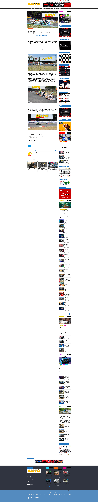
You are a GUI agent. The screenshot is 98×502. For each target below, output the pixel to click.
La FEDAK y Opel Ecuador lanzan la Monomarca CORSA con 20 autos (66, 161)
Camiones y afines (54, 493)
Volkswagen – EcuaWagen (37, 494)
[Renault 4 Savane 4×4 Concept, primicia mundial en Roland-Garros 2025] (61, 424)
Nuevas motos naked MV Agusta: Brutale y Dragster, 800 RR (42, 169)
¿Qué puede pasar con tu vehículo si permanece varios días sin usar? (60, 18)
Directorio (54, 8)
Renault (55, 494)
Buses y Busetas (49, 493)
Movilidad (69, 16)
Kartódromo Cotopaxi (48, 32)
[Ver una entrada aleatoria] (70, 8)
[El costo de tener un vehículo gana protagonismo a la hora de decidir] (61, 244)
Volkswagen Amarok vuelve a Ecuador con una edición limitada (67, 435)
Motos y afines (41, 493)
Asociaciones (52, 495)
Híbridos (66, 364)
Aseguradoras (61, 325)
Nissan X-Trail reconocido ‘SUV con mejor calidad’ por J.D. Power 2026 (67, 298)
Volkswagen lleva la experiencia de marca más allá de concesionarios (67, 303)
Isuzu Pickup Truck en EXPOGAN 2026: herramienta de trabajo (67, 279)
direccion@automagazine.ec (30, 483)
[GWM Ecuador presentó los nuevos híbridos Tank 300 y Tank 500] (61, 429)
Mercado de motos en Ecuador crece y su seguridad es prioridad (67, 350)
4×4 (53, 492)
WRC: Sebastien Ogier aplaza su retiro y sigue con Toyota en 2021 (46, 150)
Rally (50, 492)
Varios (46, 8)
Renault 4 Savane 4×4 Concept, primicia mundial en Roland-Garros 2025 (67, 426)
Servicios (57, 495)
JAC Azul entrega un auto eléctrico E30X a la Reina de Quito (67, 401)
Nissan (42, 494)
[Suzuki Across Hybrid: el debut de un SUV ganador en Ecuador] (61, 386)
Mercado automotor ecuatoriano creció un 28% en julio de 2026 (67, 236)
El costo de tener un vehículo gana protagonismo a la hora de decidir (67, 245)
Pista (66, 141)
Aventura (70, 492)
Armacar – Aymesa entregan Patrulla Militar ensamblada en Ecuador (67, 284)
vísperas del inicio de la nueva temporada (41, 36)
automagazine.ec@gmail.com (30, 482)
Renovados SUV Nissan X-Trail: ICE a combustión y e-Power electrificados (67, 260)
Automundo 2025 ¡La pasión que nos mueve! (67, 345)
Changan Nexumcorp (43, 495)
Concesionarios (69, 494)
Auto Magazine (36, 32)
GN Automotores (37, 493)
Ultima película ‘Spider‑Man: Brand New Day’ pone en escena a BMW (66, 250)
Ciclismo (61, 492)
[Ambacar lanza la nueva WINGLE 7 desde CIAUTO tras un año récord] (61, 395)
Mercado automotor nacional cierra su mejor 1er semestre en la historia (67, 308)
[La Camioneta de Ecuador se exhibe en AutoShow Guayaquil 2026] (61, 224)
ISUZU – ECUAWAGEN (31, 494)
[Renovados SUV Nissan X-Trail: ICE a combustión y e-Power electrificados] (61, 259)
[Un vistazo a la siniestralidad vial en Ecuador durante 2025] (61, 340)
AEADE (68, 15)
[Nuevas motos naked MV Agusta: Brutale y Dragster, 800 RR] (42, 162)
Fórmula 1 (48, 492)
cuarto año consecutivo (44, 38)
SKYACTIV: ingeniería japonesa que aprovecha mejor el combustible (66, 255)
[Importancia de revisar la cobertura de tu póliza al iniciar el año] (65, 318)
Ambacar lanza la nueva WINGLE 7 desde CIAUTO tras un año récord (67, 396)
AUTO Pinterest (57, 496)
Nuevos (50, 8)
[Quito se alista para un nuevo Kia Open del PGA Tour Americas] (56, 479)
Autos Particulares (33, 493)
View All (69, 200)
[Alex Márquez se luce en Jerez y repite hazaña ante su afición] (61, 151)
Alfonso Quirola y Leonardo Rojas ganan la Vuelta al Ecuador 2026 (43, 0)
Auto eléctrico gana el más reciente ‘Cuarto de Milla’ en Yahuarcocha (67, 157)
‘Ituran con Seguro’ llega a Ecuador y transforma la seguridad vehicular (67, 337)
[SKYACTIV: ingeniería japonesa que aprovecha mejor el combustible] (61, 254)
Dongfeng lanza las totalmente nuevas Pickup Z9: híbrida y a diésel (67, 391)
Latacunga (53, 32)
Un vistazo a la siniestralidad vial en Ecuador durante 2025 (67, 341)
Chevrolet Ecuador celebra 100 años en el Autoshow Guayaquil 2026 (67, 231)
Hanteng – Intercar (49, 494)
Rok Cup (29, 33)
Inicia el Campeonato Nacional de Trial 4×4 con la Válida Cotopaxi (65, 417)
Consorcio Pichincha (61, 495)
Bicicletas (65, 492)
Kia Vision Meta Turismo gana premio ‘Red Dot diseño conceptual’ (67, 270)
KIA (40, 494)
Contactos (59, 8)
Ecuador (39, 32)
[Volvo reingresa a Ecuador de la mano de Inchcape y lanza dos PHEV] (61, 287)
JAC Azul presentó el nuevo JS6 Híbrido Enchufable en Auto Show (66, 221)
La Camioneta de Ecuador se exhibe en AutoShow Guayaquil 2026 (67, 226)
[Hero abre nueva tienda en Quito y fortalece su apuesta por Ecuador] (61, 292)
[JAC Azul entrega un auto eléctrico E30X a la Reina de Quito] (61, 400)
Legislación (69, 496)
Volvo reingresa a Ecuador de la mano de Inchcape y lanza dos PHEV (67, 289)
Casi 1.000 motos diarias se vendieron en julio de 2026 (64, 211)
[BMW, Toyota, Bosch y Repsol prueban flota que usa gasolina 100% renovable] (61, 264)
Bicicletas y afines (45, 493)
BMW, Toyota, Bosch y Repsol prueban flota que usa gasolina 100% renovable (67, 265)
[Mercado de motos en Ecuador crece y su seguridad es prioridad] (61, 348)
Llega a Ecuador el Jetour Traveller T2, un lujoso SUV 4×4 (67, 439)
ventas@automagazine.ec (30, 484)
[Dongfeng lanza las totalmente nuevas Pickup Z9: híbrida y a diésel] (61, 390)
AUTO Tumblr (60, 496)
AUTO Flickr (66, 496)
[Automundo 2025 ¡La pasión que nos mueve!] (61, 344)
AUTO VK (64, 496)
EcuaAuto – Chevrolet (48, 495)
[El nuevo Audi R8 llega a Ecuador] (32, 162)
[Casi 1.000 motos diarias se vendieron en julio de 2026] (65, 202)
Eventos (64, 364)
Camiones (43, 492)
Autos (70, 493)
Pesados (37, 492)
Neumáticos (69, 495)
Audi (46, 494)
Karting (32, 28)
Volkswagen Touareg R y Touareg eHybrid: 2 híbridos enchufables (39, 148)
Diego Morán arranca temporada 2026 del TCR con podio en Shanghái (64, 144)
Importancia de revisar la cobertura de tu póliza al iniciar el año (64, 327)
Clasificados (29, 493)
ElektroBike (64, 494)
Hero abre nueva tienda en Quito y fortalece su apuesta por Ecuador (67, 294)
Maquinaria (63, 493)
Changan (52, 494)
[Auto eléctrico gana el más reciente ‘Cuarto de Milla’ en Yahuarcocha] (61, 155)
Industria (30, 8)
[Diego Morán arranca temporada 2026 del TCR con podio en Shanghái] (65, 134)
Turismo (42, 8)
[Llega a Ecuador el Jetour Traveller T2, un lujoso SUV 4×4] (61, 438)
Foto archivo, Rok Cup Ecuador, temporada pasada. (42, 35)
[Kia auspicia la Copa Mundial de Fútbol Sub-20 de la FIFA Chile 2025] (53, 162)
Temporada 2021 (32, 33)
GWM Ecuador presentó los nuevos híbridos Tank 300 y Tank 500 (67, 431)
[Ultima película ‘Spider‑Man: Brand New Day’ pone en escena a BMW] (61, 249)
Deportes (35, 8)
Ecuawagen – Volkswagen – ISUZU (32, 495)
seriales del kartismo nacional (34, 37)
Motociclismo (57, 492)
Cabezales (57, 493)
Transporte (40, 492)
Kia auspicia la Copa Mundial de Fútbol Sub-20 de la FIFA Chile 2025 (52, 169)
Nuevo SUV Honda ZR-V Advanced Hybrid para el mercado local (67, 275)
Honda (59, 494)
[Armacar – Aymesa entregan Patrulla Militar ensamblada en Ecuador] (61, 282)
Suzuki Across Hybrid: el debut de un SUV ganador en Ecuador (67, 387)
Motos (39, 8)
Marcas (68, 493)
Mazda (44, 494)
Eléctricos (61, 364)
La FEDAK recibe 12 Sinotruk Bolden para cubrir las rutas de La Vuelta (67, 240)
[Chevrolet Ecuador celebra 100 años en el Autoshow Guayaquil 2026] (61, 229)
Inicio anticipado (42, 32)
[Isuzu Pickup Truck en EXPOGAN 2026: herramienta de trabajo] (61, 278)
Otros (66, 494)
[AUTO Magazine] (28, 8)
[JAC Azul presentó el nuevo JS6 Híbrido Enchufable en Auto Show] (61, 219)
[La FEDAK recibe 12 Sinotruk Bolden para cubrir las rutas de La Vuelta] (56, 471)
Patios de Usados (66, 495)
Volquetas (60, 493)
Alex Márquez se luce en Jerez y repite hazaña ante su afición (67, 152)
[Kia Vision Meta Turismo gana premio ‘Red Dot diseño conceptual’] (61, 269)
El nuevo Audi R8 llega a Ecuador (31, 169)
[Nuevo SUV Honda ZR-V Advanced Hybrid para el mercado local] (61, 274)
